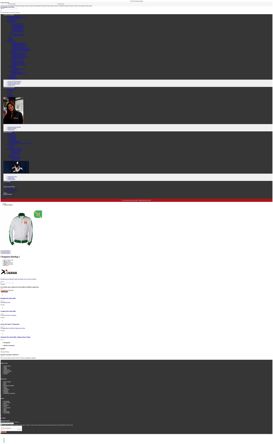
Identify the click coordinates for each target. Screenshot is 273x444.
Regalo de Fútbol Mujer (11, 190)
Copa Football (6, 412)
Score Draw (6, 405)
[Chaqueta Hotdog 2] (6, 250)
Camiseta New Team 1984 (8, 311)
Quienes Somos (6, 366)
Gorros (7, 182)
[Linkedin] (2, 433)
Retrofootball (12, 138)
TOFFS (5, 406)
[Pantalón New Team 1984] (7, 290)
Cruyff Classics (12, 135)
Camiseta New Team (12, 176)
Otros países (82, 5)
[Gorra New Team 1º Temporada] (8, 315)
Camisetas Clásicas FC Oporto (19, 72)
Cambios (5, 388)
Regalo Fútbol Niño (10, 191)
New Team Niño (15, 159)
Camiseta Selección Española (13, 82)
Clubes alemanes (13, 67)
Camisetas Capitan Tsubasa (15, 150)
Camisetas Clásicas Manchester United (20, 50)
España (22, 5)
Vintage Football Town (14, 141)
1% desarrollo (6, 369)
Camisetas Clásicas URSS (18, 31)
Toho (13, 160)
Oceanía (11, 39)
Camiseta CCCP (11, 85)
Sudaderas (11, 146)
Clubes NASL (12, 75)
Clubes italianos (12, 59)
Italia (31, 5)
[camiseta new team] (5, 302)
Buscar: (2, 8)
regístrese (33, 358)
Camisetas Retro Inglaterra (18, 23)
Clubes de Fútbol (10, 40)
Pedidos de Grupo (7, 371)
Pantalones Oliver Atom (14, 156)
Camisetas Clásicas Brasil (17, 35)
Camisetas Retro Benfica (17, 73)
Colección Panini (13, 137)
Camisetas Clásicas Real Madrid (19, 53)
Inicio (4, 203)
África (10, 37)
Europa (10, 22)
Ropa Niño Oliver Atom (14, 157)
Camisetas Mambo (16, 153)
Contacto (5, 373)
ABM (4, 410)
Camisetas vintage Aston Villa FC (19, 44)
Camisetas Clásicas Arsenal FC (19, 43)
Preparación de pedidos (8, 385)
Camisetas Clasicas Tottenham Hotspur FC (21, 49)
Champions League (13, 79)
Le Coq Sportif (12, 139)
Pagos (4, 384)
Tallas (4, 383)
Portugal (44, 5)
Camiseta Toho (10, 177)
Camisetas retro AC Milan (18, 61)
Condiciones (6, 389)
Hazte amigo (6, 372)
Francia (27, 5)
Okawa (5, 409)
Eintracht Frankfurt (16, 70)
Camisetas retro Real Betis (18, 58)
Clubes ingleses (12, 41)
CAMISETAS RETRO (8, 14)
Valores (5, 367)
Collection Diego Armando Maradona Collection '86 (21, 143)
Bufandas (8, 184)
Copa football (12, 134)
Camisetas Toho (15, 152)
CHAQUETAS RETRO (9, 87)
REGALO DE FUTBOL (9, 186)
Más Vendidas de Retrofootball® (13, 16)
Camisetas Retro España (17, 30)
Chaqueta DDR (10, 129)
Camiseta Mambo (11, 179)
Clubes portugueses (13, 71)
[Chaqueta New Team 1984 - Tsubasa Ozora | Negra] (13, 328)
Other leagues (12, 77)
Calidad (5, 368)
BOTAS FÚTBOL (7, 194)
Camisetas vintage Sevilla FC (18, 55)
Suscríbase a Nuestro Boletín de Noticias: (10, 422)
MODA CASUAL (7, 132)
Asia (10, 36)
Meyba (5, 403)
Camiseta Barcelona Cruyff (13, 83)
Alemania (11, 5)
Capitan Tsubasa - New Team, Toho (14, 148)
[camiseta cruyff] (16, 173)
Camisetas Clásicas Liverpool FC (19, 46)
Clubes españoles (13, 52)
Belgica (17, 5)
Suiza (56, 5)
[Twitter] (1, 433)
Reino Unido (50, 5)
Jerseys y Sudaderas (10, 144)
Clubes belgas (12, 76)
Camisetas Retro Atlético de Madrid (20, 57)
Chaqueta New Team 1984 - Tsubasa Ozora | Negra (15, 337)
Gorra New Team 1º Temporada (10, 324)
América (11, 32)
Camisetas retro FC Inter (17, 63)
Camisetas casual (10, 133)
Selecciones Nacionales (11, 21)
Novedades (11, 20)
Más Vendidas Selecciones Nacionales (17, 17)
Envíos (5, 386)
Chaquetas (11, 155)
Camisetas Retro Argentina (18, 34)
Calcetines (8, 185)
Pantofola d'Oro (9, 195)
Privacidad (5, 392)
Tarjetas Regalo (9, 188)
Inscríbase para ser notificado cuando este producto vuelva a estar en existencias (18, 279)
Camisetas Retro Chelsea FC (18, 45)
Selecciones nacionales (11, 88)
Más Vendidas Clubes (14, 18)
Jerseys (10, 147)
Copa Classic (6, 401)
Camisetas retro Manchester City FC (20, 48)
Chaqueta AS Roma (11, 128)
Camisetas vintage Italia (17, 29)
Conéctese (28, 358)
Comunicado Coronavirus (9, 393)
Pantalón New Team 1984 (8, 298)
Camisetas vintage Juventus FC (19, 64)
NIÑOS (5, 193)
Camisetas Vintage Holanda (18, 27)
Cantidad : (3, 284)
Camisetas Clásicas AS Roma (18, 62)
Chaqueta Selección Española (14, 127)
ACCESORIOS (7, 181)
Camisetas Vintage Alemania (18, 26)
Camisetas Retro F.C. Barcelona (19, 54)
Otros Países (37, 5)
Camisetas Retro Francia (17, 25)
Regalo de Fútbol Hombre (12, 189)
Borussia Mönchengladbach (18, 68)
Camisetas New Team (17, 151)
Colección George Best (14, 142)
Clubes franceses (13, 66)
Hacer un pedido (7, 381)
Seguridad (5, 390)
